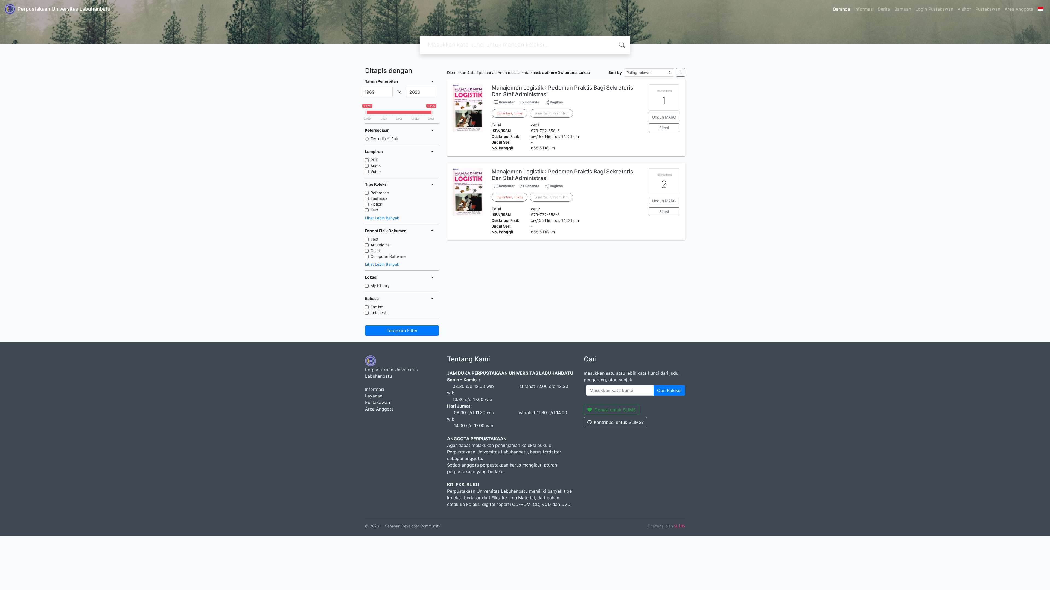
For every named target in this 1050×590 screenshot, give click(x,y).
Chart (375, 250)
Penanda (532, 102)
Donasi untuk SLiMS (615, 409)
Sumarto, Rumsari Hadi (551, 113)
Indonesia (379, 312)
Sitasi (664, 127)
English (377, 307)
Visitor (964, 9)
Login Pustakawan (934, 9)
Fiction (376, 204)
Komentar (506, 102)
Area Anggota (1019, 9)
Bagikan (556, 102)
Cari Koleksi (669, 390)
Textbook (379, 198)
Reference (380, 192)
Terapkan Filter (402, 330)
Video (376, 171)
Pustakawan (987, 9)
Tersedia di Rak (384, 138)
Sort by (615, 72)
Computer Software (388, 256)
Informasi (864, 9)
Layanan (373, 396)
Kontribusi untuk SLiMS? (619, 422)
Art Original (380, 245)
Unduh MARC (664, 117)
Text (374, 210)
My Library (380, 285)
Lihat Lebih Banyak (382, 218)
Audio (376, 165)
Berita (884, 9)
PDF (374, 160)
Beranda (841, 9)
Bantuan (902, 9)
